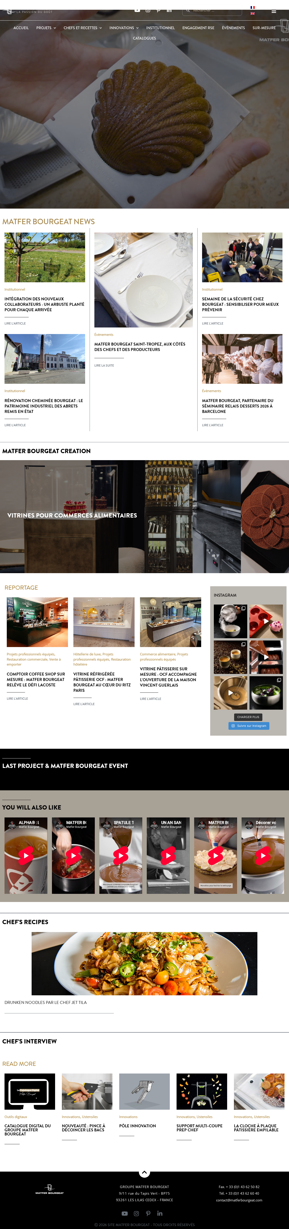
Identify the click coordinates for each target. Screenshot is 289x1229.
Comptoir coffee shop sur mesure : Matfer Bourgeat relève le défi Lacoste (36, 679)
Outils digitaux (16, 1116)
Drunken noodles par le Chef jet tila (46, 1002)
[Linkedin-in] (169, 10)
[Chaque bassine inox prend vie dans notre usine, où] (230, 693)
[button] (274, 11)
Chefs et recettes (80, 28)
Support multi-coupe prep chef (200, 1128)
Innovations (122, 28)
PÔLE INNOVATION (137, 1126)
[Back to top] (144, 1172)
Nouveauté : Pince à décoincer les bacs (83, 1128)
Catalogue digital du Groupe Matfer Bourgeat (28, 1130)
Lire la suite (104, 365)
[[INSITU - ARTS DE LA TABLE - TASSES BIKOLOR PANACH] (230, 657)
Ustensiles (90, 1116)
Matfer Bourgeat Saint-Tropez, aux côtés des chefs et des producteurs (139, 347)
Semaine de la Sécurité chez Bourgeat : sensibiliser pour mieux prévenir (240, 304)
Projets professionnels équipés (30, 654)
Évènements (233, 28)
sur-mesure (264, 28)
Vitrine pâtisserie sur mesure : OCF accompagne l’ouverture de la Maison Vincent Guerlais (168, 677)
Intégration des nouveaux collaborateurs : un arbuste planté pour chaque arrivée (44, 304)
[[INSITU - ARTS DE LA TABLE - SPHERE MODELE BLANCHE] (230, 621)
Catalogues (144, 38)
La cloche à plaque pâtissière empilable (256, 1128)
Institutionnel (160, 28)
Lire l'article (15, 323)
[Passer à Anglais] (252, 13)
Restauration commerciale (27, 659)
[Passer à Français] (252, 7)
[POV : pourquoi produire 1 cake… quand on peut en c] (266, 657)
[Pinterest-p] (158, 10)
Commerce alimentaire (157, 654)
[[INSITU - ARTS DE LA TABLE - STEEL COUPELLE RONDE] (266, 693)
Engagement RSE (198, 28)
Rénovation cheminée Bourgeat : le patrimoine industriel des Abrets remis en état (44, 406)
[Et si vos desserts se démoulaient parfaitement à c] (266, 621)
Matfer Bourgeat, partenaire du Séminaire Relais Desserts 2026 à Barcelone (237, 406)
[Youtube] (137, 10)
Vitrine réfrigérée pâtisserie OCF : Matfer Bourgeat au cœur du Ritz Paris (102, 682)
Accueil (21, 28)
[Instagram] (148, 10)
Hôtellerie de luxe (87, 654)
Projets (43, 28)
